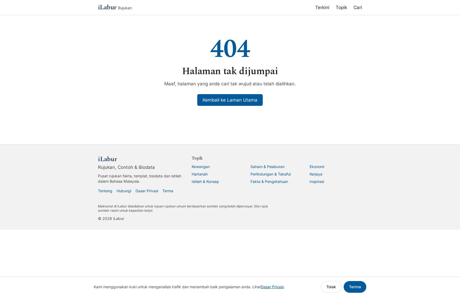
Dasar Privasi (146, 191)
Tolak (331, 287)
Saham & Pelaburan (267, 166)
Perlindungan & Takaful (270, 174)
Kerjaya (316, 174)
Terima (355, 287)
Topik (341, 7)
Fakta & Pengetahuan (269, 181)
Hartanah (200, 174)
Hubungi (124, 191)
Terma (167, 191)
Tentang (105, 191)
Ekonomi (317, 166)
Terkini (322, 7)
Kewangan (201, 166)
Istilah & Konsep (205, 181)
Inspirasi (317, 181)
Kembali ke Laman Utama (230, 100)
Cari (358, 7)
